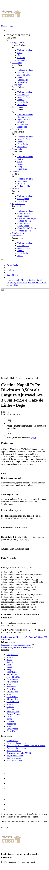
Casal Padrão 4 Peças (26, 218)
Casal (19, 161)
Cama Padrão (18, 85)
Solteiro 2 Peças (24, 231)
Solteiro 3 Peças (24, 221)
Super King (22, 169)
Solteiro (20, 159)
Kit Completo (23, 72)
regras (33, 437)
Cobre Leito (22, 80)
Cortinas (15, 171)
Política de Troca (14, 750)
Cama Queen (17, 107)
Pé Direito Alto (23, 186)
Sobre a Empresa (14, 758)
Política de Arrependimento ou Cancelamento (26, 745)
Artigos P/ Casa (18, 43)
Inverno (20, 77)
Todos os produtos (25, 50)
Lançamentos (17, 236)
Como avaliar (12, 740)
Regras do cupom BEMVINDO (20, 753)
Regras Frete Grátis (15, 755)
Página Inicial (12, 265)
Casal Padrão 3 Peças (26, 228)
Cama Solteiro (18, 129)
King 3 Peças (23, 226)
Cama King (17, 62)
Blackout (21, 184)
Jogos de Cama (23, 75)
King (19, 166)
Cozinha (21, 57)
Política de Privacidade (16, 748)
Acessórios (22, 60)
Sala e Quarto (23, 181)
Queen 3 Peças (23, 223)
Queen (20, 164)
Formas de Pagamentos (16, 743)
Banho (20, 55)
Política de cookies (15, 760)
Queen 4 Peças (23, 213)
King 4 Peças (23, 216)
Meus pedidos (7, 26)
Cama (19, 52)
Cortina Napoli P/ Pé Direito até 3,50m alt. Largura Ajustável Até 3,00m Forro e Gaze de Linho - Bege (26, 282)
